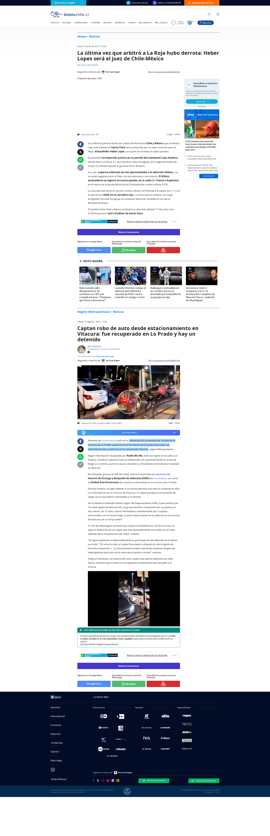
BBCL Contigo (161, 22)
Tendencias (120, 22)
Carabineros (108, 440)
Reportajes (56, 760)
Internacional (81, 22)
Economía (95, 22)
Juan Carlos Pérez (89, 65)
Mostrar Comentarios (128, 232)
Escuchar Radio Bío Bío (202, 3)
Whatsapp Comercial (156, 780)
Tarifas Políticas (58, 779)
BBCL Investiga (145, 22)
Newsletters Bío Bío (140, 3)
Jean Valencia (94, 346)
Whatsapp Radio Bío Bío (205, 780)
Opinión (131, 22)
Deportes (107, 22)
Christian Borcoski (105, 356)
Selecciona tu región (64, 2)
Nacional (67, 22)
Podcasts (55, 22)
